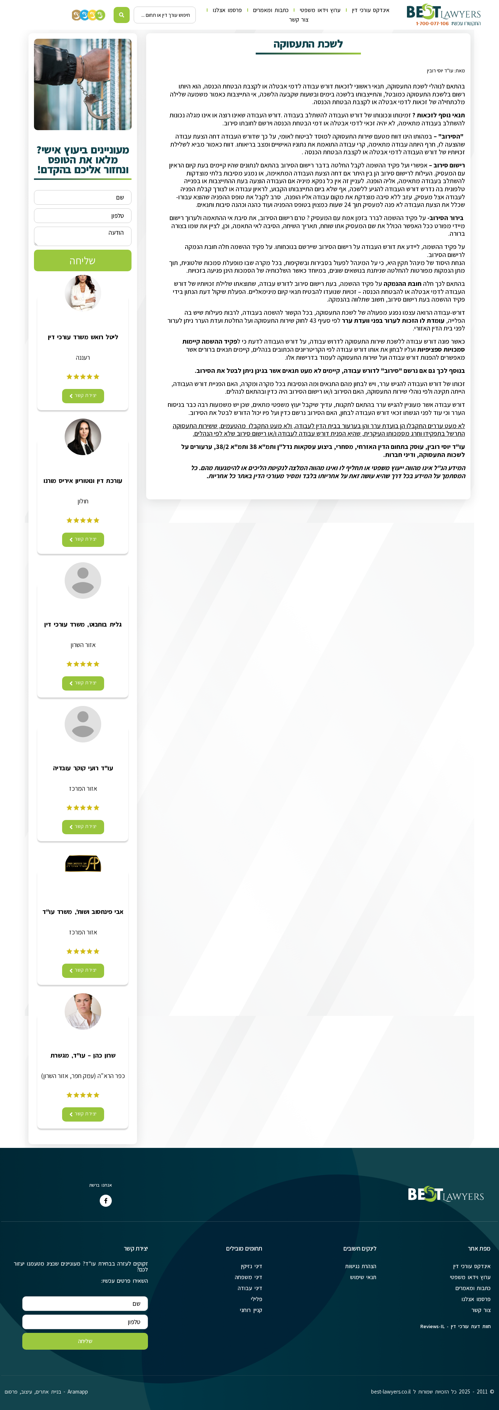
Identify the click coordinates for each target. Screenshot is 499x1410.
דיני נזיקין (251, 1266)
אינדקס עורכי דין (370, 10)
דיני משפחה (248, 1277)
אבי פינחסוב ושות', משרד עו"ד (82, 912)
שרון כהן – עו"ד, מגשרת (83, 1055)
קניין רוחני (251, 1310)
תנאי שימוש (363, 1277)
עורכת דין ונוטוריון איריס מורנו (82, 481)
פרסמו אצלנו (227, 10)
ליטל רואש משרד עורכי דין (83, 337)
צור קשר (298, 19)
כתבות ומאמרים (270, 10)
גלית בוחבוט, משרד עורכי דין (82, 624)
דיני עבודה (250, 1288)
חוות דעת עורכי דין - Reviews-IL (455, 1326)
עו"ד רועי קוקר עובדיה (83, 768)
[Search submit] (122, 15)
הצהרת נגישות (360, 1266)
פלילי (256, 1299)
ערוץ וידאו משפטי (320, 10)
